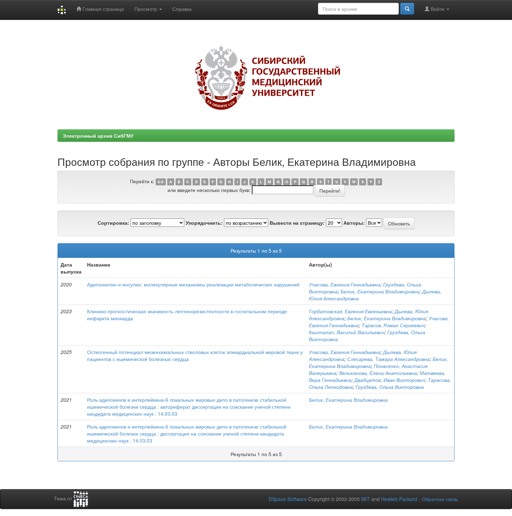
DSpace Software (288, 498)
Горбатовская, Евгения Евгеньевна (350, 311)
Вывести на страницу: (297, 222)
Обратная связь (440, 498)
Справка (182, 8)
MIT (365, 498)
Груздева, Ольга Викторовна (390, 386)
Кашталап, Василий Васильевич (347, 332)
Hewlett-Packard (399, 498)
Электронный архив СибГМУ (98, 135)
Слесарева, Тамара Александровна (388, 358)
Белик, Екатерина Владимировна (380, 291)
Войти (437, 8)
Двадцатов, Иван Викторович (389, 379)
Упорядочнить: (204, 222)
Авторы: (354, 222)
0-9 (160, 181)
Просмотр (146, 8)
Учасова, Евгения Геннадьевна (344, 284)
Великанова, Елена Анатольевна (378, 372)
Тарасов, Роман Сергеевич (393, 325)
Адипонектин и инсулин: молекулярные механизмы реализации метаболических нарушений (193, 284)
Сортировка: (113, 222)
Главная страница (102, 8)
